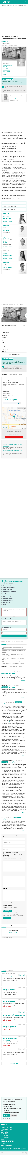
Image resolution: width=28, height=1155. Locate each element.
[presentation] (2, 315)
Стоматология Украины (6, 1145)
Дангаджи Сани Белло (6, 722)
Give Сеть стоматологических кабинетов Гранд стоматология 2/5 (4, 856)
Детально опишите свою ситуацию (9, 606)
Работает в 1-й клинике (7, 221)
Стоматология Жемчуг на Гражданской (10, 1039)
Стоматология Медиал (9, 989)
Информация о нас (7, 65)
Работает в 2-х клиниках (7, 233)
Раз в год (6, 1110)
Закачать (8, 910)
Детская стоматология (8, 598)
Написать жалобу (14, 437)
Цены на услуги (6, 70)
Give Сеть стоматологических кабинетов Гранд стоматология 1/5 (3, 856)
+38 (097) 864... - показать (10, 399)
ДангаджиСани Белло (6, 229)
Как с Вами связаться (6, 627)
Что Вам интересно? (6, 585)
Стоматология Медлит (9, 1026)
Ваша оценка (6, 855)
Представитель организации (14, 431)
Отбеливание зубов (7, 596)
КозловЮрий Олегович (7, 242)
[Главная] (6, 2)
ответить (23, 680)
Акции (2, 1139)
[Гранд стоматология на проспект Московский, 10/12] (14, 314)
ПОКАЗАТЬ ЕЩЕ (14, 1063)
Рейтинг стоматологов (6, 1129)
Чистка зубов (6, 595)
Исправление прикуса (8, 600)
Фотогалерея (6, 68)
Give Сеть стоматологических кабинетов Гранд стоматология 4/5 (7, 856)
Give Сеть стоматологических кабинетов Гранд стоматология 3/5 (6, 856)
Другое (4, 604)
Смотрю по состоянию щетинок (12, 1108)
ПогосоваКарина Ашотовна (7, 254)
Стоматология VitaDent (9, 977)
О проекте (3, 1143)
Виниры (5, 593)
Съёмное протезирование (9, 587)
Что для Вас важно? (6, 618)
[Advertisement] (14, 20)
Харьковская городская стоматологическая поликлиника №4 (14, 1014)
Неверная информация (14, 434)
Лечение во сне (6, 602)
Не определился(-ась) (17, 854)
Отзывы (4, 74)
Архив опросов (6, 1118)
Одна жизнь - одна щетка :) (11, 1112)
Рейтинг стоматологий (6, 1127)
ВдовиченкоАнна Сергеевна (7, 217)
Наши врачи (5, 66)
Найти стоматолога (5, 1137)
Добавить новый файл (8, 905)
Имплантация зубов (7, 589)
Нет (9, 854)
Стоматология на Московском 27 (12, 1051)
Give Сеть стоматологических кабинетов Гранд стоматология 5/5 (8, 856)
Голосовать (6, 1115)
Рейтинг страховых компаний (8, 1131)
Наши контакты (6, 71)
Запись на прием (8, 79)
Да (5, 854)
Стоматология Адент (9, 1001)
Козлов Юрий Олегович (17, 99)
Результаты (14, 1115)
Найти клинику (4, 1135)
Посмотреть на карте (22, 408)
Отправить (14, 636)
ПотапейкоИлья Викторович (7, 266)
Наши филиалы (6, 73)
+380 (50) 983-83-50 (13, 932)
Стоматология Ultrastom (13, 930)
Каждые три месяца (9, 1104)
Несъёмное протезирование (9, 591)
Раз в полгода (8, 1106)
